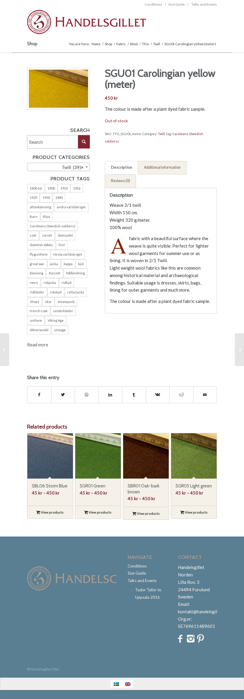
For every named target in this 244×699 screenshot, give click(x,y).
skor (48, 302)
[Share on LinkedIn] (110, 395)
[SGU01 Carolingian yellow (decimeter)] (239, 349)
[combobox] (58, 167)
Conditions (153, 4)
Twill (161, 134)
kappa (68, 264)
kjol (81, 264)
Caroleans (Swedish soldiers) (52, 226)
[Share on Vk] (158, 395)
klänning (36, 273)
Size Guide (176, 4)
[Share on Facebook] (39, 395)
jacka (54, 264)
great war (37, 264)
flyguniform (39, 254)
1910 (64, 188)
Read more (37, 344)
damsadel (65, 235)
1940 (58, 197)
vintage (60, 330)
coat (33, 235)
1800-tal (36, 188)
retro (34, 282)
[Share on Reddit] (181, 395)
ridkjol (66, 282)
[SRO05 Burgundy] (4, 349)
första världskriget (67, 254)
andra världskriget (71, 207)
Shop (32, 43)
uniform (36, 320)
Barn (33, 216)
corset (47, 235)
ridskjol (56, 292)
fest (62, 245)
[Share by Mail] (205, 395)
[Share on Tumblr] (134, 395)
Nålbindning (75, 273)
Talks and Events (204, 4)
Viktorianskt (39, 330)
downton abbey (41, 245)
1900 (51, 188)
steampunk (66, 302)
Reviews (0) (120, 181)
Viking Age (56, 320)
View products (52, 512)
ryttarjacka (75, 292)
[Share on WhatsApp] (86, 395)
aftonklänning (40, 207)
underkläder (63, 311)
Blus (46, 216)
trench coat (39, 311)
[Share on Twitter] (63, 395)
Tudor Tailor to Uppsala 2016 (148, 593)
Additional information (162, 167)
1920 (33, 197)
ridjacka (49, 282)
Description (121, 167)
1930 (46, 197)
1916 (76, 188)
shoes (34, 302)
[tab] (121, 168)
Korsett (54, 273)
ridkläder (37, 292)
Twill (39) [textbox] (69, 167)
